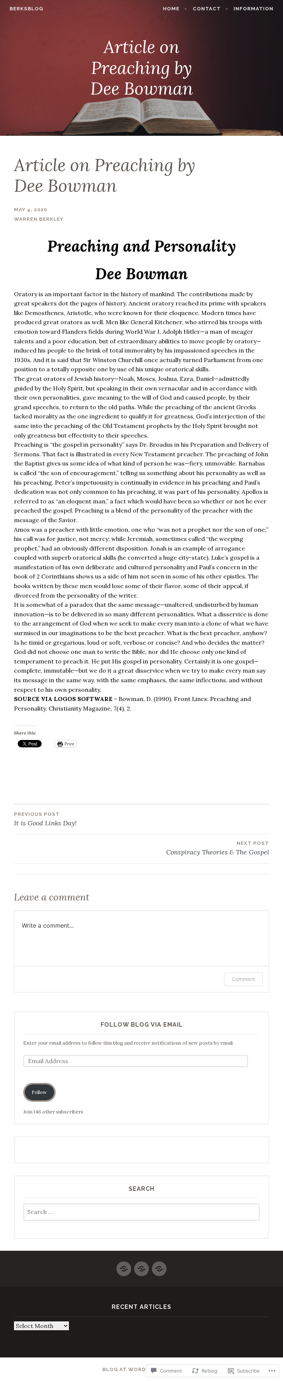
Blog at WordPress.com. (141, 1369)
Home (171, 8)
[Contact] (141, 1265)
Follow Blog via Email (142, 1024)
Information (253, 8)
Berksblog (26, 8)
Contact (207, 8)
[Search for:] (141, 1212)
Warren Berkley (38, 219)
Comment (243, 979)
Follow (39, 1092)
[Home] (123, 1265)
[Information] (159, 1265)
